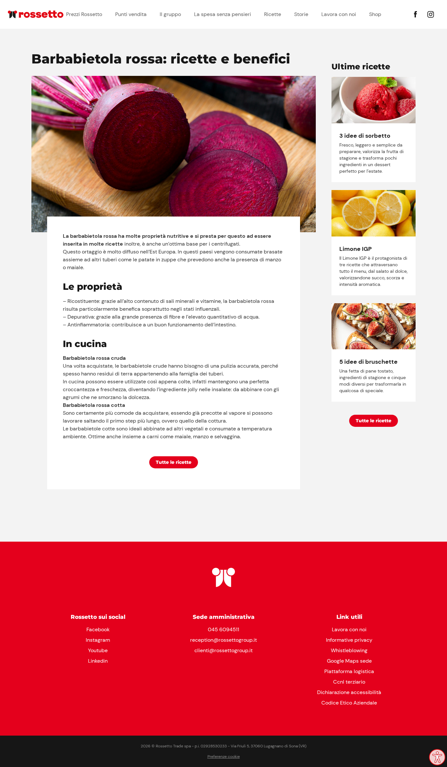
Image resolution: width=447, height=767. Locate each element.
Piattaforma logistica (349, 671)
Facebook (98, 629)
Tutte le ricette (173, 462)
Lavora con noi (338, 14)
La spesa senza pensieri (222, 14)
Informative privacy (349, 639)
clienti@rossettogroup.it (223, 650)
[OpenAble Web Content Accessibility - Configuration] (437, 757)
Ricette (272, 14)
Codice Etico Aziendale (349, 702)
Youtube (98, 650)
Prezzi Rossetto (84, 14)
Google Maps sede (349, 660)
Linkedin (98, 660)
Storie (301, 14)
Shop (375, 14)
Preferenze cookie (223, 756)
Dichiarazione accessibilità (349, 692)
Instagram (98, 639)
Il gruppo (170, 14)
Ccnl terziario (349, 681)
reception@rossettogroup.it (223, 639)
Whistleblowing (349, 650)
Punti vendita (131, 14)
